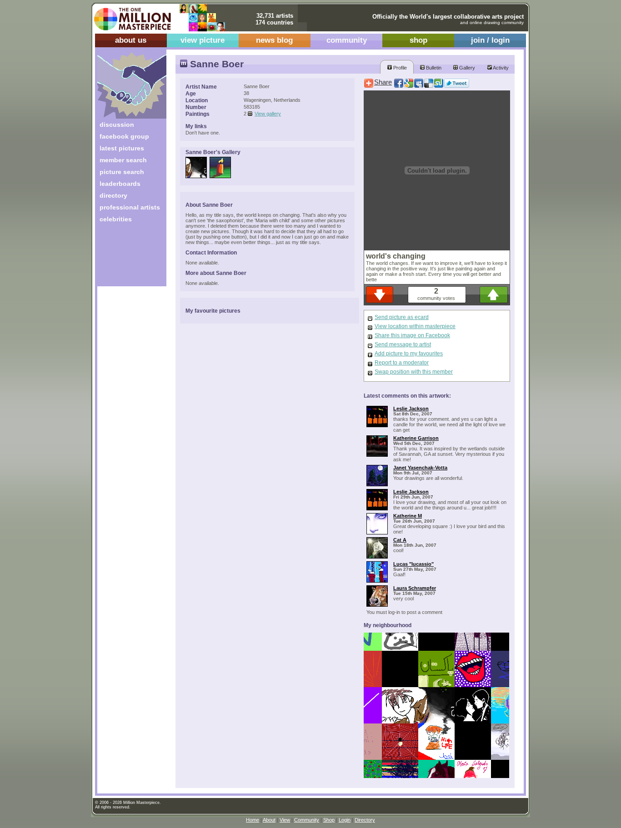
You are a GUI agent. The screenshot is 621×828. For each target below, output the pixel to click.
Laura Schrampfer (414, 588)
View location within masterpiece (415, 326)
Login (345, 820)
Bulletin (433, 67)
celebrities (116, 219)
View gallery (268, 113)
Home (252, 820)
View (285, 820)
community (346, 40)
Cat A (399, 540)
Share (383, 82)
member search (123, 160)
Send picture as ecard (402, 317)
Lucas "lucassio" (413, 564)
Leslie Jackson (411, 408)
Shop (329, 820)
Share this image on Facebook (412, 335)
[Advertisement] (125, 257)
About (269, 820)
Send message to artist (403, 344)
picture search (122, 171)
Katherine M (407, 516)
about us (130, 40)
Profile (399, 67)
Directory (365, 820)
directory (113, 195)
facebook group (124, 136)
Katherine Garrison (416, 438)
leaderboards (120, 183)
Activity (500, 67)
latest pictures (122, 148)
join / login (490, 40)
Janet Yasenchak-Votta (420, 467)
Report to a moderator (402, 362)
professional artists (130, 207)
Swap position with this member (414, 372)
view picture (202, 40)
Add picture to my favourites (409, 353)
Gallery (466, 67)
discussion (117, 124)
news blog (274, 40)
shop (418, 40)
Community (306, 820)
